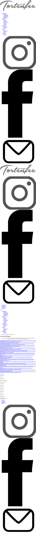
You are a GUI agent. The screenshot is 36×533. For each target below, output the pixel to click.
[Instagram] (19, 209)
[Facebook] (19, 138)
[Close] (0, 11)
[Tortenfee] (18, 10)
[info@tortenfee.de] (19, 163)
